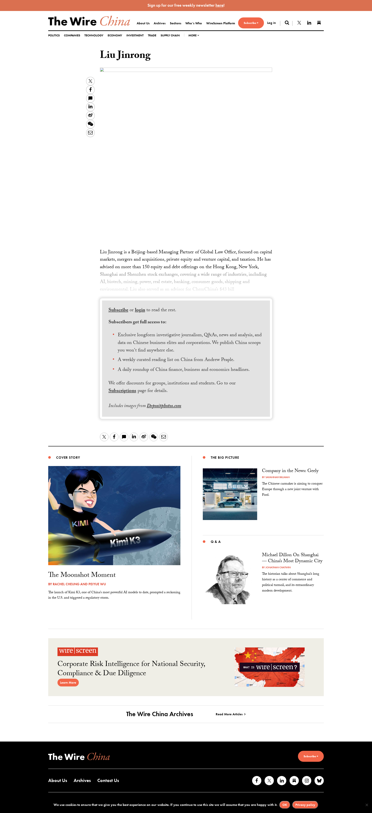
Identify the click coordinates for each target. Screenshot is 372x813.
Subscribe (118, 310)
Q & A (216, 541)
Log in (271, 23)
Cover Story (68, 457)
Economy (115, 35)
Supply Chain (170, 35)
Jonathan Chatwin (278, 567)
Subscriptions (122, 391)
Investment (135, 35)
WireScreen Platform (220, 23)
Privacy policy (305, 805)
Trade (152, 35)
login (140, 310)
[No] (366, 805)
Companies (72, 35)
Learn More (68, 682)
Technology (93, 35)
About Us (143, 23)
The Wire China (89, 20)
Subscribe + (251, 23)
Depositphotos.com (164, 406)
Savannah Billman (277, 477)
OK (284, 805)
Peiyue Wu (97, 584)
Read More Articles (229, 714)
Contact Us (108, 780)
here (219, 5)
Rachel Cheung (66, 584)
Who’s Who (193, 23)
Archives (160, 23)
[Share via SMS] (90, 98)
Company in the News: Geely (290, 471)
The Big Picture (225, 457)
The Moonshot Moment (82, 576)
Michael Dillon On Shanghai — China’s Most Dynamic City (292, 558)
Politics (54, 35)
